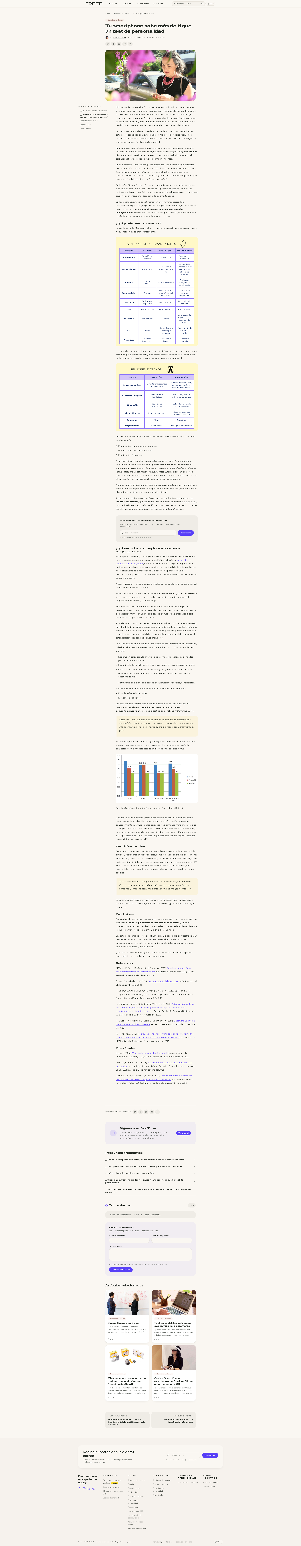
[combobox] (189, 3)
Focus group (133, 1507)
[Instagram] (84, 1488)
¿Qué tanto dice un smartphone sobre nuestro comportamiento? (94, 116)
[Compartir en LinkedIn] (119, 44)
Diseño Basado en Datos (123, 1323)
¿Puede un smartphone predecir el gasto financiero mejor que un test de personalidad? (144, 1181)
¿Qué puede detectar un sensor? (93, 111)
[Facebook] (79, 1488)
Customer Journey (135, 1496)
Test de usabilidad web (137, 1529)
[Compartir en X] (107, 44)
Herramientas (143, 4)
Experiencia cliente (121, 13)
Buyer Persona (134, 1488)
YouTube (159, 4)
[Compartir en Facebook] (113, 44)
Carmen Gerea (119, 37)
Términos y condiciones (162, 1542)
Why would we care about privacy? (149, 1053)
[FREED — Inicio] (94, 3)
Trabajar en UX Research (188, 1483)
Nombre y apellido (117, 1236)
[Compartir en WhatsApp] (124, 44)
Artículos (127, 4)
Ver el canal (183, 1133)
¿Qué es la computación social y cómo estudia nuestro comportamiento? (144, 1160)
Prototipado (158, 1495)
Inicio (107, 13)
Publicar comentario (121, 1270)
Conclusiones (85, 125)
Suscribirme (186, 533)
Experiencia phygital (111, 1487)
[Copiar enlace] (130, 44)
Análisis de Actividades (162, 1480)
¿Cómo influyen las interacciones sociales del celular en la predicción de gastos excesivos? (148, 1190)
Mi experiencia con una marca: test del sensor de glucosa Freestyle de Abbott (127, 1381)
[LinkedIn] (88, 1488)
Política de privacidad (183, 1542)
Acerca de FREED (210, 1483)
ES (211, 4)
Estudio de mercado (111, 1498)
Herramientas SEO (135, 1511)
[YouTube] (93, 1488)
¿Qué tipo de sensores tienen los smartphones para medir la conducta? (143, 1167)
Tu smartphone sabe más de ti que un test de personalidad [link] (143, 13)
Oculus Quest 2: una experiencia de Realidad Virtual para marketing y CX (173, 1381)
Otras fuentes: (85, 129)
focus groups (136, 563)
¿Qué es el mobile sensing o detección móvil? (129, 1173)
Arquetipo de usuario (136, 1480)
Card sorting (133, 1492)
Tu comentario (115, 1246)
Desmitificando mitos (88, 121)
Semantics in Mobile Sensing (163, 981)
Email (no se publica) (160, 1236)
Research (113, 4)
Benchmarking (134, 1484)
